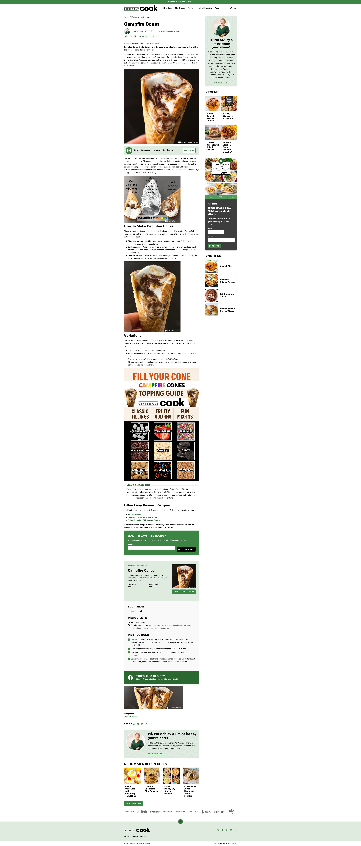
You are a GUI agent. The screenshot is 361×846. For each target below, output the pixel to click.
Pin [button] (183, 592)
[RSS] (235, 830)
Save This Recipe (186, 549)
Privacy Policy (215, 843)
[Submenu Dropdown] (172, 8)
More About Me (155, 754)
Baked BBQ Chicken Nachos (227, 280)
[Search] (235, 8)
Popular (191, 8)
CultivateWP (233, 843)
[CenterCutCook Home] (141, 8)
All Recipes (167, 8)
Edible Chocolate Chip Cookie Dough (144, 520)
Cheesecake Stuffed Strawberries (142, 517)
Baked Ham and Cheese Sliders (227, 309)
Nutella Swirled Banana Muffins (210, 117)
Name (210, 229)
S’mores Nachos (135, 514)
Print (191, 592)
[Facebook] (218, 830)
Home (126, 17)
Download (214, 246)
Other (134, 717)
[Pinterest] (222, 830)
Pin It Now (189, 150)
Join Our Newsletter (204, 8)
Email (130, 545)
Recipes (127, 836)
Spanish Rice (226, 266)
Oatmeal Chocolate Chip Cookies (151, 788)
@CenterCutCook (150, 679)
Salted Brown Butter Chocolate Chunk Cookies (190, 791)
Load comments (133, 803)
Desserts (127, 717)
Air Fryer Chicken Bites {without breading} (227, 147)
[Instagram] (231, 830)
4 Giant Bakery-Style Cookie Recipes (170, 790)
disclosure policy (156, 43)
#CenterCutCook (170, 679)
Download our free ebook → (180, 2)
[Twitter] (226, 830)
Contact (144, 836)
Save (176, 592)
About (217, 8)
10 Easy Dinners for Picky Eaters (229, 115)
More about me (220, 83)
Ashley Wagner (138, 31)
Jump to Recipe (149, 36)
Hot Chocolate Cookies (227, 295)
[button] (128, 566)
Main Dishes (180, 8)
